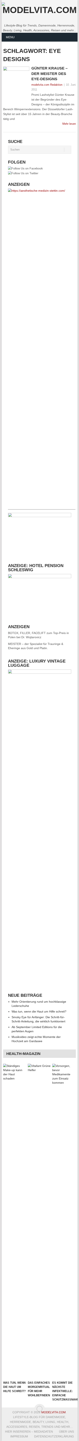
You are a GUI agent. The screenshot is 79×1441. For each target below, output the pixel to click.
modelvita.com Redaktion (46, 84)
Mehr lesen (69, 123)
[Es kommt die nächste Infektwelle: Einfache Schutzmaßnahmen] (63, 1221)
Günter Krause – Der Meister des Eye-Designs (49, 73)
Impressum (19, 1436)
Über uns (66, 1431)
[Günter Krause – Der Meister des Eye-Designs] (16, 86)
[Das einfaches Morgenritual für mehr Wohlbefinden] (39, 1221)
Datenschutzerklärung (54, 1436)
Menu (10, 37)
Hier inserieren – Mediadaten (29, 1431)
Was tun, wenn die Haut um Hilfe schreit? (39, 1011)
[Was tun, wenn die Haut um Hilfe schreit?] (14, 1221)
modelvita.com (53, 1412)
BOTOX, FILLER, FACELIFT (27, 633)
